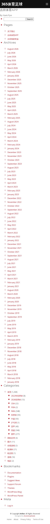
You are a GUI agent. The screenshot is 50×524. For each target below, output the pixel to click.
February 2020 (13, 298)
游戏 (9, 457)
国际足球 (11, 438)
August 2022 (12, 213)
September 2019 (14, 317)
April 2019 (11, 332)
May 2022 (11, 225)
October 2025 (13, 87)
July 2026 (11, 53)
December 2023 (14, 152)
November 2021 (14, 248)
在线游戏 (11, 445)
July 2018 (11, 359)
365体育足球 (12, 4)
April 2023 (11, 183)
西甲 (13, 434)
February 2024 (13, 144)
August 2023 (12, 167)
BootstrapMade (29, 516)
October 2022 (13, 206)
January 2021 (13, 286)
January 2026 (13, 75)
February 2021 (13, 282)
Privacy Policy (25, 519)
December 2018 (14, 347)
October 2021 (13, 252)
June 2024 (11, 129)
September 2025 (14, 91)
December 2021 (14, 244)
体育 (9, 392)
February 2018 (13, 378)
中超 (13, 419)
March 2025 (12, 114)
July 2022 (11, 217)
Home (9, 519)
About (16, 519)
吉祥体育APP (12, 35)
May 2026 (11, 60)
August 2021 (12, 259)
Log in (10, 505)
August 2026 (12, 49)
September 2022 (14, 209)
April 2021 (11, 275)
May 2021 (11, 271)
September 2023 (14, 164)
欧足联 (10, 453)
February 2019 (13, 340)
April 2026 (11, 64)
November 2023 (14, 156)
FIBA (13, 407)
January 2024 (13, 148)
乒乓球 (14, 422)
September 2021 (14, 255)
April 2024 (11, 137)
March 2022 (12, 232)
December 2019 (14, 305)
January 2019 (13, 343)
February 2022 (13, 236)
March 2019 (12, 336)
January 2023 (13, 194)
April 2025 (11, 110)
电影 (9, 461)
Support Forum (14, 484)
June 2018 (11, 363)
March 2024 (12, 141)
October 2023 (13, 160)
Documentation (14, 472)
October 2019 (13, 313)
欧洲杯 (10, 449)
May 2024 (11, 133)
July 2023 (11, 171)
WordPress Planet (15, 495)
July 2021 (11, 263)
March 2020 (12, 294)
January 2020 (13, 301)
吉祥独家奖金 (13, 39)
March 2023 (12, 186)
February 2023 (13, 190)
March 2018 (12, 374)
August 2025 (12, 95)
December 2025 (14, 79)
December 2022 (14, 198)
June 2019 (11, 324)
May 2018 (11, 366)
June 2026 (11, 56)
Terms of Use (38, 519)
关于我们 (11, 31)
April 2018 (11, 370)
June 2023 (11, 175)
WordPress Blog (14, 492)
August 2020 (12, 290)
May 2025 (11, 106)
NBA (13, 411)
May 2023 (11, 179)
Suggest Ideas (13, 480)
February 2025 (13, 118)
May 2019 (11, 328)
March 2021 (12, 278)
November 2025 (14, 83)
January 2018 (13, 382)
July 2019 (11, 320)
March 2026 (12, 68)
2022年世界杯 (17, 396)
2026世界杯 (16, 399)
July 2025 (11, 98)
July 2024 (11, 125)
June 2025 (11, 102)
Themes (11, 488)
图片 (9, 441)
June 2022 (11, 221)
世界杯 (14, 415)
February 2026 (13, 72)
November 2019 (14, 309)
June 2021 (11, 267)
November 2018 (14, 351)
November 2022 (14, 202)
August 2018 (12, 355)
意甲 (13, 426)
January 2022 (13, 240)
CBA (13, 403)
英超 (13, 430)
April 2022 (11, 229)
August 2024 (12, 121)
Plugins (10, 476)
